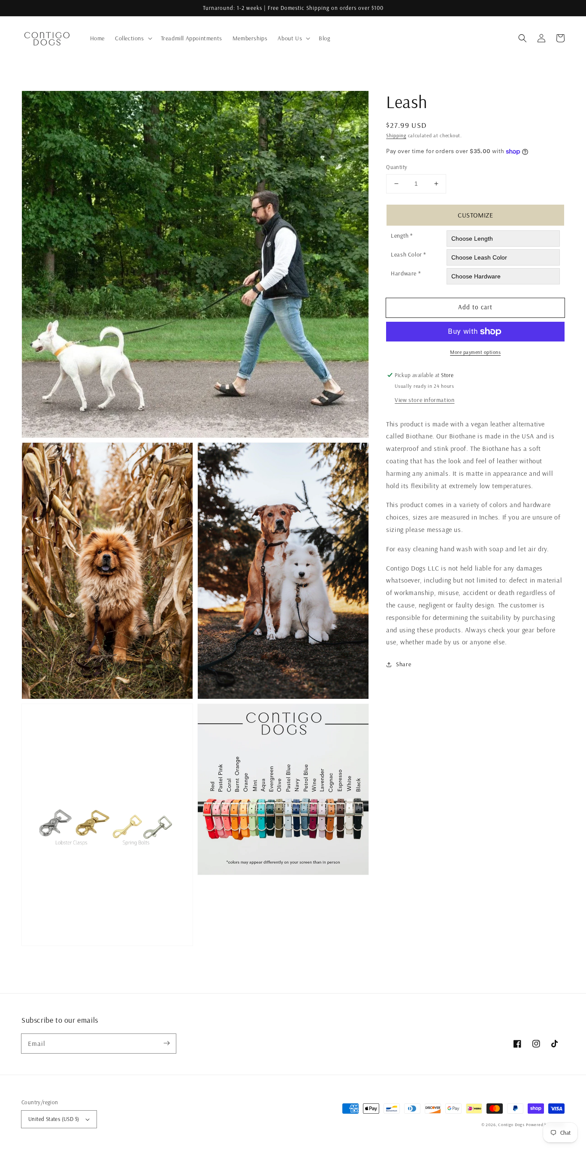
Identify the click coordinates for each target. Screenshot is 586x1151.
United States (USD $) (53, 1118)
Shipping (396, 135)
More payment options (475, 352)
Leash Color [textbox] (408, 254)
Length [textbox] (402, 235)
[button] (522, 38)
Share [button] (403, 664)
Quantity (396, 166)
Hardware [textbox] (406, 273)
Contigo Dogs (511, 1124)
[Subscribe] (166, 1043)
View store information (424, 400)
